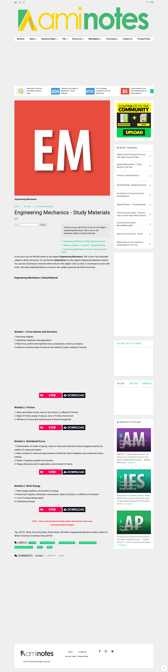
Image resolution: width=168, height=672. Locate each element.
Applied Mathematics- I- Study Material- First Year (133, 444)
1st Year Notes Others (44, 206)
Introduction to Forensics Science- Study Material (130, 485)
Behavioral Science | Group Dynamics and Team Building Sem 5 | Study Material (139, 89)
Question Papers (48, 39)
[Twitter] (15, 2)
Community (111, 39)
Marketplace (93, 39)
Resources (77, 39)
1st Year (27, 206)
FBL (64, 39)
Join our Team (70, 656)
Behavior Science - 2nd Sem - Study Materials (84, 245)
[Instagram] (20, 2)
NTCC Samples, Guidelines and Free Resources (103, 91)
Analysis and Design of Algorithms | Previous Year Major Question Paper (35, 89)
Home (21, 39)
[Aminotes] (84, 33)
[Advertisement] (84, 63)
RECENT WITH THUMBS (129, 343)
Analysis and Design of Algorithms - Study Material (69, 91)
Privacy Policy (144, 39)
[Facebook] (24, 2)
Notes (32, 39)
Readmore (131, 463)
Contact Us (127, 39)
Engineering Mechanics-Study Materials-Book (84, 241)
